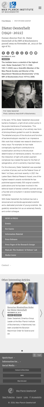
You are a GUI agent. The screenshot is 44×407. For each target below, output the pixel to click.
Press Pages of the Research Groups (20, 245)
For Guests (9, 229)
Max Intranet (22, 381)
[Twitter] (17, 53)
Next (41, 313)
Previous (3, 313)
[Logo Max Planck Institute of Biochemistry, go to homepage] (18, 7)
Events (8, 224)
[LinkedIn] (8, 53)
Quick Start (7, 358)
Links (26, 397)
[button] (40, 105)
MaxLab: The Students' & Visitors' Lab (21, 250)
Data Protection (8, 397)
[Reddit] (12, 53)
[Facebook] (3, 53)
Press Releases (11, 239)
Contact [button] (5, 265)
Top (39, 355)
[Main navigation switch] (40, 8)
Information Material (14, 234)
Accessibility (37, 397)
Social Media (8, 365)
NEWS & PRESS (11, 218)
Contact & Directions (22, 370)
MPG (22, 375)
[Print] (35, 53)
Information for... (10, 361)
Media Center (10, 255)
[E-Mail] (31, 53)
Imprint (19, 397)
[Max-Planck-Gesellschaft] (12, 391)
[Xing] (26, 53)
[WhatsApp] (22, 53)
